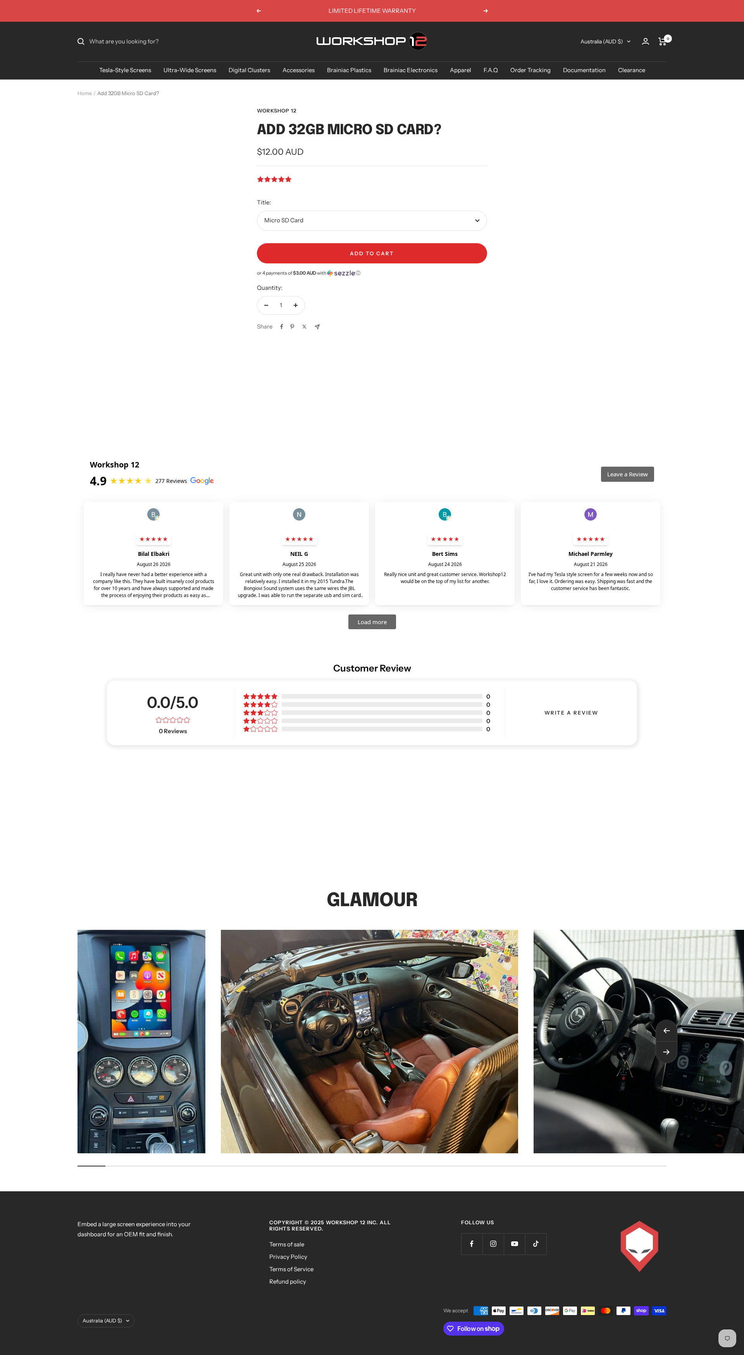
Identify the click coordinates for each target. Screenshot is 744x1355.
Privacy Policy (288, 1256)
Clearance (631, 70)
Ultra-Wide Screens (190, 70)
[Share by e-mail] (317, 326)
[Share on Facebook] (281, 326)
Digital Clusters (249, 70)
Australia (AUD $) (601, 41)
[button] (372, 273)
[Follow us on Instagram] (493, 1244)
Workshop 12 (276, 110)
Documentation (584, 70)
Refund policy (287, 1281)
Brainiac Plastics (349, 70)
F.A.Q (491, 70)
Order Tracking (530, 70)
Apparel (460, 70)
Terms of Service (291, 1269)
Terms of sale (286, 1244)
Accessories (298, 70)
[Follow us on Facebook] (471, 1244)
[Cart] (662, 41)
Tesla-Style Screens (125, 70)
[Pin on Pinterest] (292, 326)
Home (85, 93)
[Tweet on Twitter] (304, 326)
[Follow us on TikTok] (535, 1244)
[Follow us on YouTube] (514, 1244)
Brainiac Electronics (410, 70)
